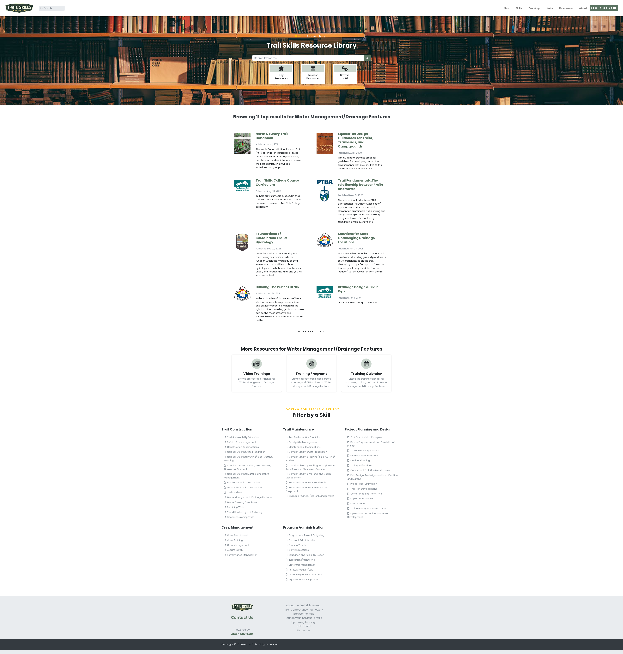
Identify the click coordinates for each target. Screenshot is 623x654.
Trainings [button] (534, 8)
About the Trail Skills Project (304, 605)
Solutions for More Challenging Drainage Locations (356, 237)
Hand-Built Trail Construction (243, 482)
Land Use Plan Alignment (364, 455)
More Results (310, 331)
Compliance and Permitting (366, 493)
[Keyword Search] (41, 8)
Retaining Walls (235, 507)
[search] (367, 58)
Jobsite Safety (235, 550)
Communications (299, 550)
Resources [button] (566, 8)
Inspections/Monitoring (302, 559)
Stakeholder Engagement (364, 450)
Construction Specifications (243, 447)
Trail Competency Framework (304, 610)
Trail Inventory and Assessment (368, 508)
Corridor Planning (360, 460)
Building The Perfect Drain (277, 287)
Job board (304, 626)
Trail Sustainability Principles (243, 437)
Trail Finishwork (235, 492)
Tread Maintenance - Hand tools (307, 482)
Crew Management (237, 527)
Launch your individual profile (304, 618)
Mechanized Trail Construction (244, 487)
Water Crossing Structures (242, 502)
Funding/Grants (297, 545)
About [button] (583, 8)
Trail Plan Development (363, 488)
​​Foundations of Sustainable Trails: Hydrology (271, 237)
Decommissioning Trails (240, 517)
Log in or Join (604, 8)
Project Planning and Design (368, 429)
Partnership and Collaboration (306, 574)
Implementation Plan (362, 498)
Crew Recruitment (237, 535)
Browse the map (303, 614)
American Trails (242, 634)
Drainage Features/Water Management (311, 496)
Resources (304, 630)
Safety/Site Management (241, 442)
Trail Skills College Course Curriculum (277, 182)
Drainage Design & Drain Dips (358, 289)
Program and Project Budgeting (306, 535)
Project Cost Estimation (363, 483)
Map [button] (506, 8)
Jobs (550, 8)
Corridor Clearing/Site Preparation (246, 452)
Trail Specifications (361, 465)
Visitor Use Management (303, 564)
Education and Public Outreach (306, 555)
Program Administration (303, 527)
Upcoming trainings (303, 622)
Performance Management (242, 555)
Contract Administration (302, 540)
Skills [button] (519, 8)
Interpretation (358, 503)
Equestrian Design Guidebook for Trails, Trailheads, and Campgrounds (355, 140)
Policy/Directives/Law (301, 569)
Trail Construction (236, 429)
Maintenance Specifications (305, 447)
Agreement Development (303, 579)
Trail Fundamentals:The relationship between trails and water (360, 184)
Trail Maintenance (298, 429)
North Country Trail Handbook (272, 135)
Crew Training (235, 540)
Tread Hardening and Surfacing (245, 512)
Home (298, 36)
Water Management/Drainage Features (249, 497)
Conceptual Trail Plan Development (370, 470)
